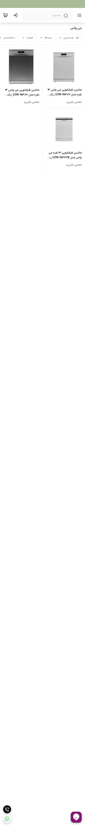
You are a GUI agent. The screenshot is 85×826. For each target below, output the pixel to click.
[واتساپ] (7, 819)
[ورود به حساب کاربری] (16, 15)
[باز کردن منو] (79, 15)
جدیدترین (68, 37)
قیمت (30, 37)
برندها (48, 37)
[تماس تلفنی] (7, 809)
